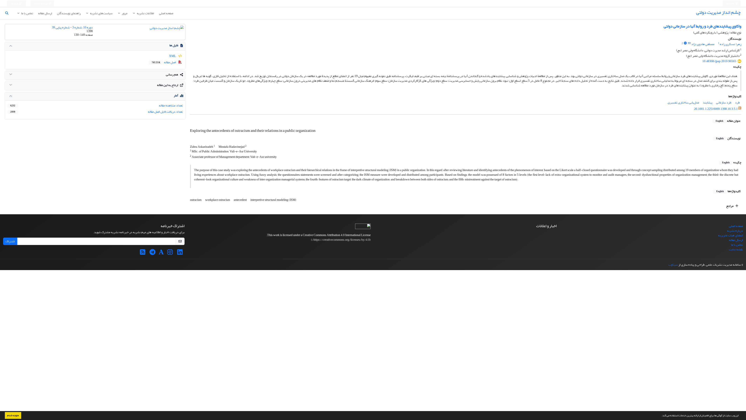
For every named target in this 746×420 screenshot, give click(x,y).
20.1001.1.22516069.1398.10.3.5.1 (716, 109)
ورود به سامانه (41, 3)
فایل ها (173, 45)
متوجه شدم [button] (13, 415)
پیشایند (707, 102)
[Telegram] (152, 253)
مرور (124, 13)
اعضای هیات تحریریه (730, 235)
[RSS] (142, 253)
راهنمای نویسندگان (69, 13)
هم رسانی (172, 74)
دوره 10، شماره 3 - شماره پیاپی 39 (72, 27)
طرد (737, 102)
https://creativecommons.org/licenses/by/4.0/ (341, 240)
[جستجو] (8, 13)
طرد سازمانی (723, 102)
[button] (660, 415)
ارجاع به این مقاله (167, 85)
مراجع (730, 206)
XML (173, 56)
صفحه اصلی (166, 13)
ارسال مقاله (45, 13)
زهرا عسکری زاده (730, 44)
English (731, 3)
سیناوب (673, 265)
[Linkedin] (180, 253)
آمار (176, 95)
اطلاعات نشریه (145, 13)
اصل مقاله (164, 62)
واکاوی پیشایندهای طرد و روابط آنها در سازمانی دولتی (702, 26)
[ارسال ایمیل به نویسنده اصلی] (689, 43)
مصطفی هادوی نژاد (702, 44)
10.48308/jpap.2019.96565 (719, 61)
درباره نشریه (735, 231)
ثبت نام (14, 3)
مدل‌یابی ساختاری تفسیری (683, 102)
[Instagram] (170, 253)
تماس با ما (27, 13)
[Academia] (161, 253)
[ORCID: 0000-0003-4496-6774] (685, 43)
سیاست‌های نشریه (100, 13)
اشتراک (10, 241)
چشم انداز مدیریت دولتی (718, 12)
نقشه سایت (736, 249)
